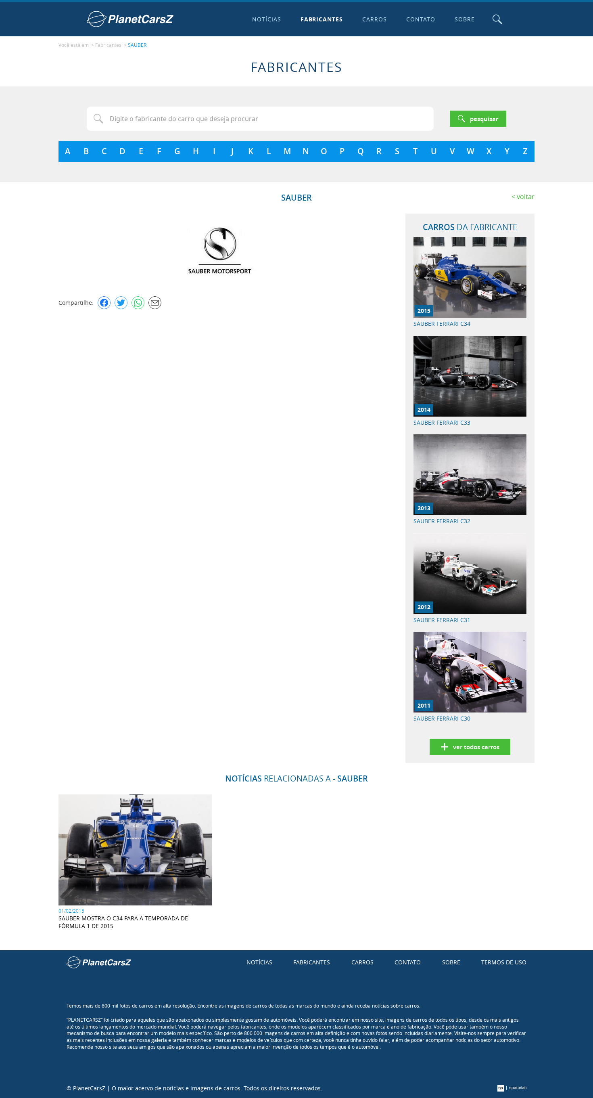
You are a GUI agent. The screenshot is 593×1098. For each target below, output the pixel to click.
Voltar (526, 196)
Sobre (465, 19)
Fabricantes (322, 19)
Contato (420, 19)
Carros (374, 19)
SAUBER (137, 45)
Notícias (266, 19)
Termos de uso (503, 962)
